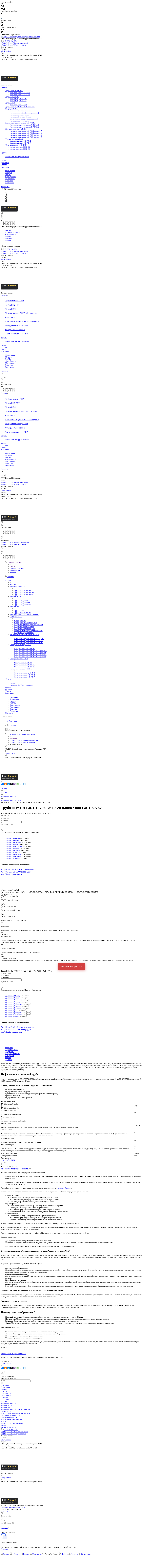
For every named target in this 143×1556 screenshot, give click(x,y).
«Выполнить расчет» (71, 966)
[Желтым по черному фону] (1, 16)
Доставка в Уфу (11, 852)
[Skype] (21, 784)
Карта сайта (5, 1511)
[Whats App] (6, 201)
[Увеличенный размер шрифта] (3, 9)
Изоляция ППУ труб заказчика (17, 157)
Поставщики (10, 179)
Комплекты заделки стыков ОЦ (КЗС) (24, 125)
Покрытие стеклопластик (19, 115)
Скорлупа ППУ (11, 109)
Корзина (4, 1528)
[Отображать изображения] (2, 23)
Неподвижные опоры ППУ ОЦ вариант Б (26, 133)
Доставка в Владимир (13, 842)
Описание (9, 1048)
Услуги (3, 153)
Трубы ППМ (10, 103)
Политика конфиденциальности (13, 1507)
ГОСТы (8, 175)
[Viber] (6, 197)
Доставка (5, 163)
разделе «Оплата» (64, 1188)
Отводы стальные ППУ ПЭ (20, 143)
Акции (3, 161)
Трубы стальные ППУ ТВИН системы (20, 107)
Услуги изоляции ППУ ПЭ (20, 149)
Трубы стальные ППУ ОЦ (20, 95)
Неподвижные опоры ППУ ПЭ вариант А (26, 135)
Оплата (4, 165)
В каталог (4, 1549)
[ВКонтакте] (6, 193)
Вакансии (9, 181)
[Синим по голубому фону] (1, 18)
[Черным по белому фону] (1, 14)
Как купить (9, 1056)
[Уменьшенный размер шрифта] (2, 4)
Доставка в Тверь (12, 858)
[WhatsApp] (18, 784)
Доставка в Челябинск (13, 856)
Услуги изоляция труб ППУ (16, 145)
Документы (9, 1052)
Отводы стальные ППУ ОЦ (20, 141)
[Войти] (2, 216)
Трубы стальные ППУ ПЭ (20, 93)
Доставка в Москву (12, 838)
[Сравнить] (1, 828)
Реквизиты (9, 183)
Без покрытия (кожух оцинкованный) (24, 119)
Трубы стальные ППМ (18, 105)
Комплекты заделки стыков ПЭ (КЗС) (24, 127)
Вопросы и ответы (12, 1054)
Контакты (5, 187)
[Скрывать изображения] (2, 25)
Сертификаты (10, 177)
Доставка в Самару (12, 844)
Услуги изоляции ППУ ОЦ (20, 147)
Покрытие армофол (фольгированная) (24, 113)
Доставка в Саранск (13, 848)
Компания (5, 167)
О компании (10, 171)
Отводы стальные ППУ (14, 139)
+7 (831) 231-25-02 (13, 45)
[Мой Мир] (8, 784)
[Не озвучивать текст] (2, 33)
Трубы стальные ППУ (14, 91)
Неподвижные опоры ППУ (16, 129)
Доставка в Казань (12, 840)
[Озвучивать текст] (2, 30)
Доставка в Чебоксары (13, 846)
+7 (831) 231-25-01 (11, 41)
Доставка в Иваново (13, 850)
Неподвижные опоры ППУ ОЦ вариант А (26, 131)
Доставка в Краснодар (13, 854)
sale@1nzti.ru (6, 51)
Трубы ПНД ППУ (12, 97)
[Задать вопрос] (1, 826)
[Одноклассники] (5, 784)
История (8, 173)
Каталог (4, 87)
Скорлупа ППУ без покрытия (21, 111)
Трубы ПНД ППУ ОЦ (18, 99)
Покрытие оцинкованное (19, 121)
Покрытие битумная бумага (20, 117)
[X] (11, 784)
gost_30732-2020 (8, 1160)
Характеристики (11, 1050)
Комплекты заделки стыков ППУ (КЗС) (20, 123)
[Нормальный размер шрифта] (2, 6)
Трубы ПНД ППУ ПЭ (18, 101)
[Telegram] (6, 195)
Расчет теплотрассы (8, 1427)
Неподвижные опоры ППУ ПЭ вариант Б (26, 137)
